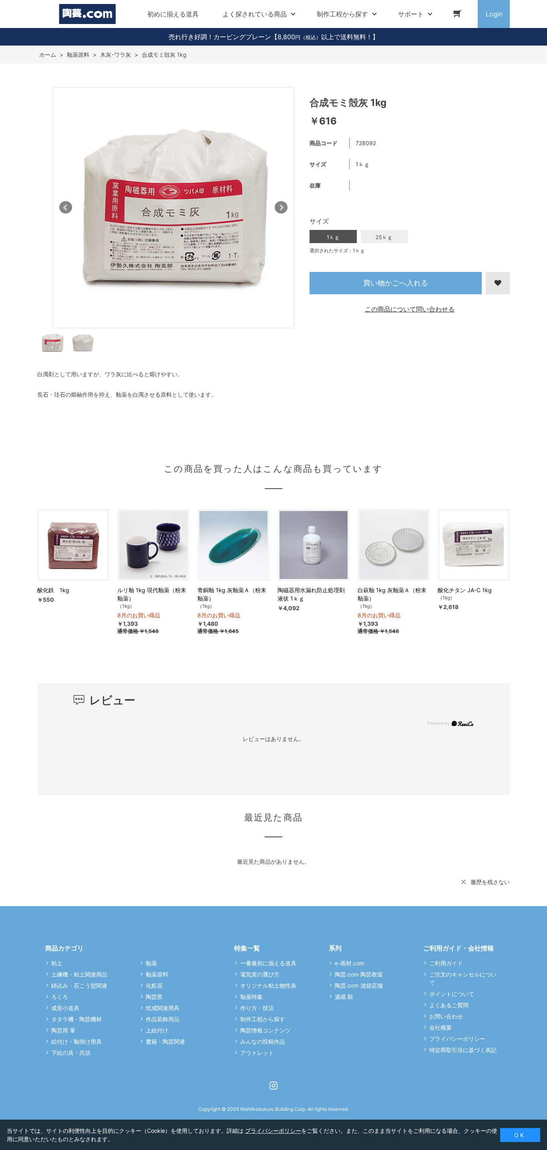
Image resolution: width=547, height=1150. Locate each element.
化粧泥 (154, 985)
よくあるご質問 (449, 1005)
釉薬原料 (157, 974)
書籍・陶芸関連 (165, 1041)
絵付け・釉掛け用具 (76, 1041)
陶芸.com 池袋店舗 (359, 985)
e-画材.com (349, 963)
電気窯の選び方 (260, 974)
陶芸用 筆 (63, 1030)
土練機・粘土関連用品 (79, 974)
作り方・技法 (257, 1007)
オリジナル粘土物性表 (268, 985)
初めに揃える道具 (173, 14)
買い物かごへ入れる (395, 283)
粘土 (56, 963)
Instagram (273, 1086)
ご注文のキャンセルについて (463, 978)
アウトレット (257, 1052)
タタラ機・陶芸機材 (76, 1019)
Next (281, 207)
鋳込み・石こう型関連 (79, 985)
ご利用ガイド (446, 963)
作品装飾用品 (162, 1019)
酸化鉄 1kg (53, 590)
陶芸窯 (154, 996)
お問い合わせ (446, 1016)
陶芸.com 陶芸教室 (359, 974)
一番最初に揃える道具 (268, 963)
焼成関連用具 (162, 1007)
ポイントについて (451, 993)
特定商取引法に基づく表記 (463, 1049)
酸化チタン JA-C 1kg (465, 590)
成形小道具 (65, 1007)
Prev (65, 207)
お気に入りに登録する (498, 283)
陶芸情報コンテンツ (265, 1030)
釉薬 (151, 963)
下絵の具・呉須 (70, 1052)
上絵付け (157, 1030)
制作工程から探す (262, 1019)
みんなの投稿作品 (262, 1041)
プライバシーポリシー (457, 1038)
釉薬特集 (251, 996)
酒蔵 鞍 (344, 996)
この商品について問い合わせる (409, 309)
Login (494, 14)
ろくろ (59, 996)
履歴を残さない (490, 881)
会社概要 (440, 1027)
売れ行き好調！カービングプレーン (220, 37)
